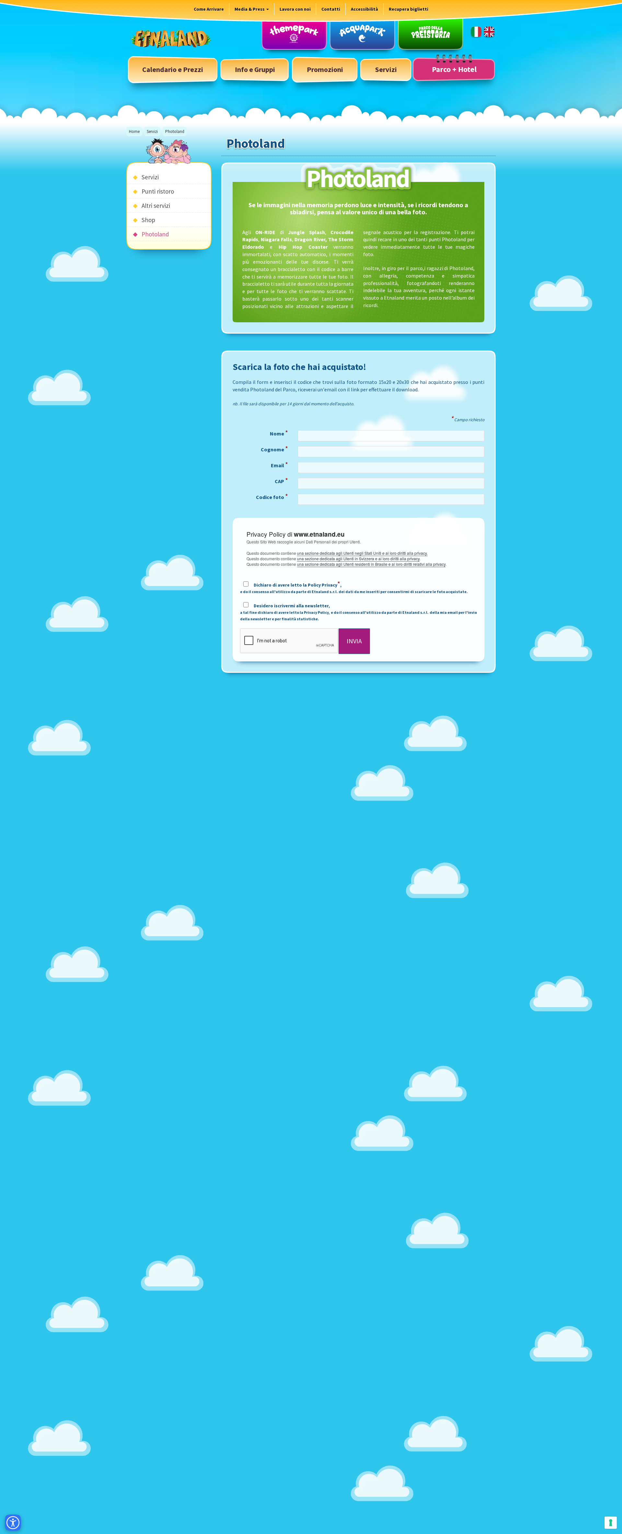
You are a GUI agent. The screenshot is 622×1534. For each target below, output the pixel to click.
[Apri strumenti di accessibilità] (13, 1523)
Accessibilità (364, 9)
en (489, 32)
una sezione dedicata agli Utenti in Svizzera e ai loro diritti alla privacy (358, 558)
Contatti (330, 9)
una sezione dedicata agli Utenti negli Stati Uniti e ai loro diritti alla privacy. (362, 553)
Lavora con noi (295, 9)
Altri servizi (156, 205)
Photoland (155, 234)
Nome (279, 433)
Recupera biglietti (408, 9)
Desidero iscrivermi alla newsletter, (358, 612)
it (476, 32)
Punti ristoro (158, 191)
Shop (148, 220)
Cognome (274, 449)
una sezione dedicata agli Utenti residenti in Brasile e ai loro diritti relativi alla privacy (371, 564)
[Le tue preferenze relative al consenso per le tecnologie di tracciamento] (611, 1522)
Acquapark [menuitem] (362, 33)
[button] (255, 69)
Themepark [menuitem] (294, 33)
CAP (281, 481)
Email (279, 465)
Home (134, 131)
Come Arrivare (209, 9)
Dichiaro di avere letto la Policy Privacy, (354, 588)
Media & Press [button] (250, 9)
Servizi (152, 131)
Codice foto (272, 497)
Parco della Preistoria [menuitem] (430, 33)
